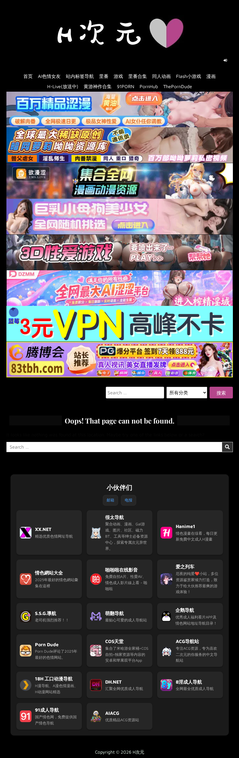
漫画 (211, 76)
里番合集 (137, 76)
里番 (103, 76)
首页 (28, 76)
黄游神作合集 (98, 86)
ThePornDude (177, 86)
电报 (128, 500)
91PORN (125, 86)
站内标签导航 (80, 76)
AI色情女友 (49, 76)
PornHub (149, 86)
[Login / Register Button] (225, 60)
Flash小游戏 (188, 76)
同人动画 (161, 76)
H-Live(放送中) (62, 86)
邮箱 (110, 500)
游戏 (118, 76)
